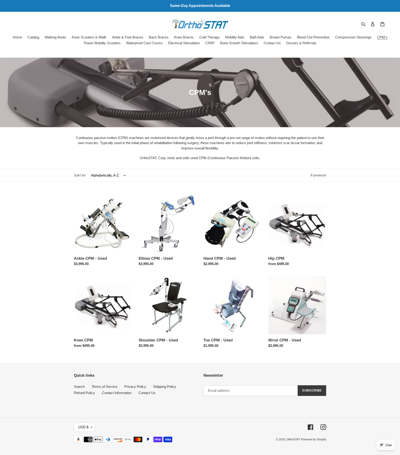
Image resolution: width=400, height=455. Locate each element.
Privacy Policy (135, 387)
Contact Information (116, 393)
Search (79, 387)
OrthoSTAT (293, 439)
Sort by (80, 175)
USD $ (83, 427)
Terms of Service (104, 387)
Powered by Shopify (313, 439)
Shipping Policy (164, 387)
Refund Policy (84, 393)
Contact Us (147, 393)
